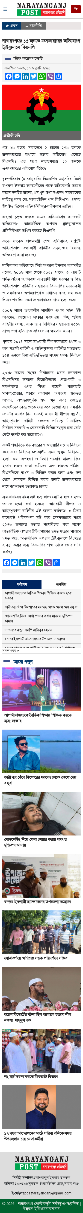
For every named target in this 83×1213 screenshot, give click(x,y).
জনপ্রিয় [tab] (61, 584)
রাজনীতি (35, 25)
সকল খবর (9, 650)
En (75, 9)
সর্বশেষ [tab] (22, 584)
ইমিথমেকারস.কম (47, 1208)
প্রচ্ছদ (13, 25)
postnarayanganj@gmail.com (47, 1193)
